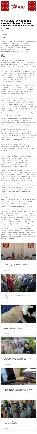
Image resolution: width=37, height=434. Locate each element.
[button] (18, 15)
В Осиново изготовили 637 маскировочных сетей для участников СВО (17, 296)
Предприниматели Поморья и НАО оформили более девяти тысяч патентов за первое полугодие (18, 391)
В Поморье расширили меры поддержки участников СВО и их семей (16, 265)
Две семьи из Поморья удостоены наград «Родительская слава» (16, 422)
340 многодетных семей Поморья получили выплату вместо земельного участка (17, 358)
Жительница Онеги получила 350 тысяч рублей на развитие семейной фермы (18, 327)
